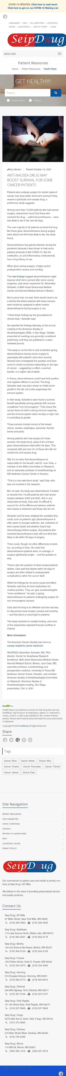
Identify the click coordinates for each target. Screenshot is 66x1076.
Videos (37, 100)
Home (15, 68)
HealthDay (23, 726)
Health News (18, 100)
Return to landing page (14, 833)
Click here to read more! (44, 4)
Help (25, 23)
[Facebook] (5, 16)
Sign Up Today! (40, 26)
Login (53, 26)
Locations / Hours (11, 843)
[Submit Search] (55, 93)
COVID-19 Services (11, 823)
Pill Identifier (37, 23)
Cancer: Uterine (11, 772)
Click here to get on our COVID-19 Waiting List (33, 7)
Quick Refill (24, 26)
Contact (6, 828)
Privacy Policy (9, 848)
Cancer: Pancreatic (32, 766)
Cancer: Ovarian (11, 766)
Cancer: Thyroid (52, 766)
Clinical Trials (29, 772)
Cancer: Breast (28, 760)
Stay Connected (10, 819)
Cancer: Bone (10, 760)
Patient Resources (31, 68)
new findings (18, 276)
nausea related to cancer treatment (25, 645)
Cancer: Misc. (45, 760)
